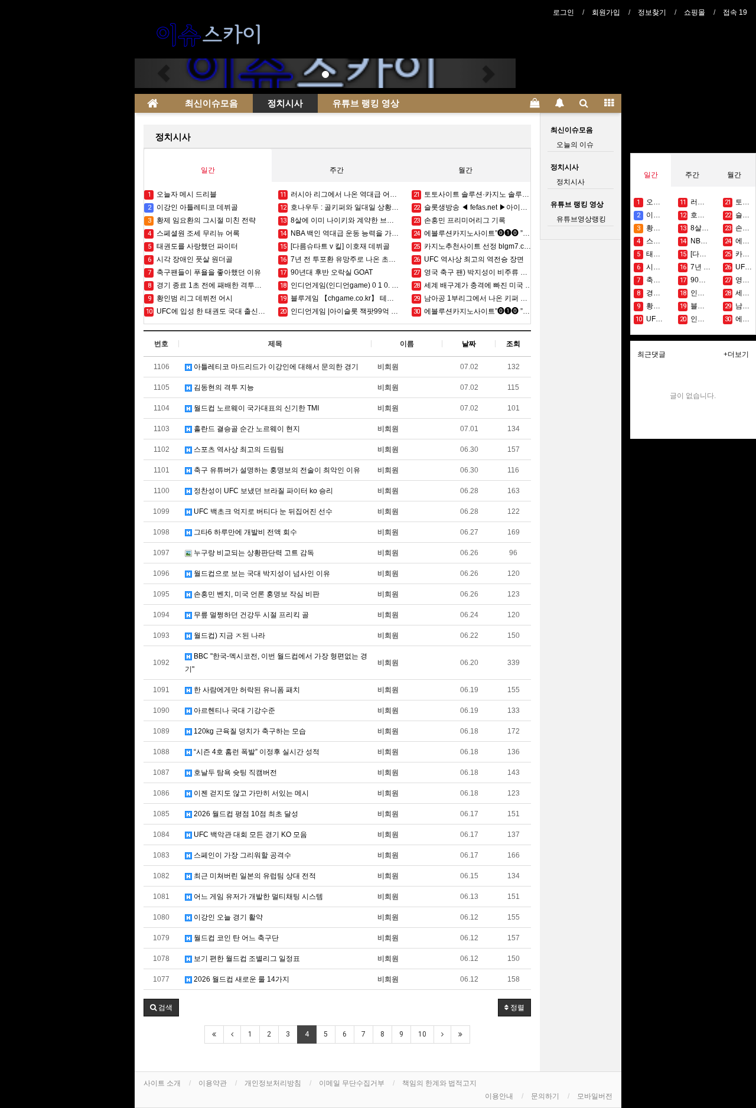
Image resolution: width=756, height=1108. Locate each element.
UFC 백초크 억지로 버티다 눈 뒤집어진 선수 (262, 511)
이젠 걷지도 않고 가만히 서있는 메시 (250, 793)
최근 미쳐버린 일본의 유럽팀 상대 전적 (254, 876)
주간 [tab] (337, 170)
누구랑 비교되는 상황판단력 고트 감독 (253, 553)
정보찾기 (652, 12)
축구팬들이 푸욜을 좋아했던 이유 (205, 272)
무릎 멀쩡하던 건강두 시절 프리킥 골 (250, 615)
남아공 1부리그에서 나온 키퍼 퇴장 (473, 298)
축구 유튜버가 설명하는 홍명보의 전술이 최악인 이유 (276, 470)
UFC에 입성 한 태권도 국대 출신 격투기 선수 (206, 311)
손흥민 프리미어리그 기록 (459, 220)
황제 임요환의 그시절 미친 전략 (202, 220)
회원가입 (606, 12)
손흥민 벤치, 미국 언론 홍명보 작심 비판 (256, 594)
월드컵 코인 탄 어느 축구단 (235, 938)
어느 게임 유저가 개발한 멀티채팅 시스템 (257, 896)
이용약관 (212, 1083)
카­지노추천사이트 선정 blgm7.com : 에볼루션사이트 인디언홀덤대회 (473, 246)
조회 (513, 344)
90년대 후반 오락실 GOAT (326, 272)
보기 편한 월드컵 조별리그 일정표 (246, 958)
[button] (163, 73)
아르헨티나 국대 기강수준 (233, 710)
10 (422, 1034)
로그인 (563, 12)
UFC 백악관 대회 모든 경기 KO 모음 (249, 834)
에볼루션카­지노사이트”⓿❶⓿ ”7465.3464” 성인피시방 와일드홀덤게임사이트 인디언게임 (473, 233)
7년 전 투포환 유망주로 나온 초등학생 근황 (340, 259)
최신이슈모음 (211, 103)
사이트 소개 (162, 1083)
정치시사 (285, 103)
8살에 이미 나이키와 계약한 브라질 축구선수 (340, 220)
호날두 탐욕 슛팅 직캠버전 (234, 772)
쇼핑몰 (694, 12)
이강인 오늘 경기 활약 (227, 917)
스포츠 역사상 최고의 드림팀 (238, 449)
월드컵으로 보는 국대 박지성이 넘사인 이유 (261, 573)
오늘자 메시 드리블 (182, 194)
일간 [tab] (208, 170)
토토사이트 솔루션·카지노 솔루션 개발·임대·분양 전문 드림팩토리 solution (473, 194)
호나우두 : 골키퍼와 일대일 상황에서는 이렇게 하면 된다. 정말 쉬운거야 (340, 207)
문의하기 (545, 1096)
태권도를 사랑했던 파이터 (193, 246)
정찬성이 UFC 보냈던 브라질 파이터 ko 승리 (262, 491)
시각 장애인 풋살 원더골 (190, 259)
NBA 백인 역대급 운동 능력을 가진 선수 (340, 233)
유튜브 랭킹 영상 (366, 103)
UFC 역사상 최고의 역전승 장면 (468, 259)
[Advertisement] (63, 267)
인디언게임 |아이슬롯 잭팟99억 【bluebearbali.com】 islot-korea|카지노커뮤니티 (340, 311)
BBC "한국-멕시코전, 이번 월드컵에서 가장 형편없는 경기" (276, 662)
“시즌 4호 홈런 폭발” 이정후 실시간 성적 (256, 752)
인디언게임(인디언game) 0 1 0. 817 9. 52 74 (340, 285)
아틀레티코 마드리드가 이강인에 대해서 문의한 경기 (275, 367)
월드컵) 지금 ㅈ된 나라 (228, 635)
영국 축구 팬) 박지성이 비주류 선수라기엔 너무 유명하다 (473, 272)
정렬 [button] (516, 1007)
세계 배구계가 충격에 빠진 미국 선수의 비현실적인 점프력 (473, 285)
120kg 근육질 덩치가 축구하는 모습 (249, 731)
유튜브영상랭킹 (581, 219)
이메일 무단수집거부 (351, 1083)
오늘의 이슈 (575, 145)
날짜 (469, 344)
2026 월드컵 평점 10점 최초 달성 (245, 814)
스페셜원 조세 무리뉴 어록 (194, 233)
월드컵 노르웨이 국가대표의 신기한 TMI (255, 408)
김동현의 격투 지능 (223, 387)
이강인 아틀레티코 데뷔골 (193, 207)
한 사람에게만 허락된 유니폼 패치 (246, 690)
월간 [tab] (465, 170)
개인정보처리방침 (273, 1083)
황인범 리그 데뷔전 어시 (190, 298)
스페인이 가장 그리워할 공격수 (241, 855)
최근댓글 (651, 354)
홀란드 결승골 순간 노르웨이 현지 (246, 429)
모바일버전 (594, 1096)
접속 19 (735, 12)
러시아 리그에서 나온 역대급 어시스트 (340, 194)
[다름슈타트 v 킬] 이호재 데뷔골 (335, 246)
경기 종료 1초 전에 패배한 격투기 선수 (207, 285)
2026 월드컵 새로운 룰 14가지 (240, 979)
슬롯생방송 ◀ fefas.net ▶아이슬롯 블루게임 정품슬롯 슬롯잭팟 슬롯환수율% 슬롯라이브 (473, 207)
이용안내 (499, 1096)
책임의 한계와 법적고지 (439, 1083)
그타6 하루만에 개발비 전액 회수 (244, 532)
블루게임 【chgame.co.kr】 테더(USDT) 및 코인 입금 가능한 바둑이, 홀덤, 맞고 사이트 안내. (340, 298)
